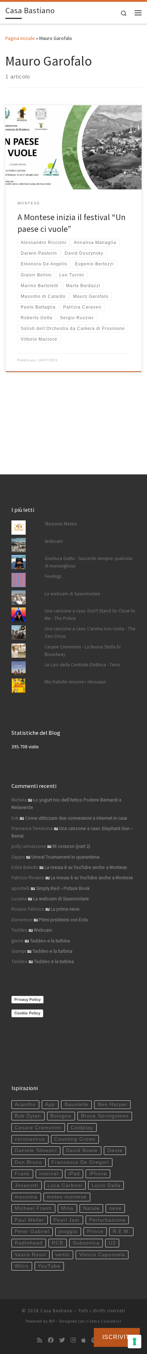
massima (26, 1197)
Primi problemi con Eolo (63, 920)
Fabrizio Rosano (27, 878)
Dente (115, 1150)
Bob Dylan (28, 1116)
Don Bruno (28, 1162)
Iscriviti (116, 1337)
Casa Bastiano (56, 1311)
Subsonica (86, 1243)
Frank (22, 1173)
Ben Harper (112, 1104)
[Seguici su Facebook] (51, 1340)
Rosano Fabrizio (27, 909)
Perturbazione (107, 1220)
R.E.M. (121, 1231)
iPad (74, 1173)
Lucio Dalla (106, 1185)
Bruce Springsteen (105, 1116)
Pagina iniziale (20, 38)
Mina (67, 1208)
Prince (95, 1231)
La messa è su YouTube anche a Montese (86, 867)
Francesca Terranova (32, 828)
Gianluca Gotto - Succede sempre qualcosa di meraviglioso (88, 562)
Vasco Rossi (30, 1254)
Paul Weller (29, 1220)
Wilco (22, 1266)
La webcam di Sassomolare (72, 594)
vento (62, 1254)
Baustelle (76, 1104)
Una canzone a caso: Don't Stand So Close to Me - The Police (90, 614)
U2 (112, 1243)
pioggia (68, 1231)
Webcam (54, 541)
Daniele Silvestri (36, 1150)
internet (49, 1173)
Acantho (25, 1104)
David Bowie (82, 1150)
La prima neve (65, 909)
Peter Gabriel (32, 1231)
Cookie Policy (27, 1013)
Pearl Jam (67, 1220)
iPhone (98, 1173)
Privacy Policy (27, 999)
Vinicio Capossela (102, 1254)
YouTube (49, 1266)
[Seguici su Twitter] (62, 1340)
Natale (91, 1208)
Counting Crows (74, 1139)
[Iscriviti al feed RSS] (39, 1340)
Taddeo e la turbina (50, 941)
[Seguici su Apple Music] (83, 1340)
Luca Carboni (64, 1185)
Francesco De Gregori (80, 1162)
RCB (57, 1243)
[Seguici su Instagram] (73, 1340)
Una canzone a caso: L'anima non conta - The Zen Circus (90, 632)
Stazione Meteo (61, 524)
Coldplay (82, 1127)
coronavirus (30, 1139)
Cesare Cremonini (38, 1127)
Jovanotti (26, 1185)
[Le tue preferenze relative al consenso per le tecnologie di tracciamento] (134, 1341)
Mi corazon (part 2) (71, 846)
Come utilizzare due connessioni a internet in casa (76, 818)
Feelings (53, 576)
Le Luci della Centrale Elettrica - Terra (82, 665)
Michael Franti (33, 1208)
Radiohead (28, 1243)
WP (52, 1321)
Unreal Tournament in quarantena (65, 857)
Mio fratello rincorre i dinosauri (75, 682)
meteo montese (67, 1197)
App (50, 1104)
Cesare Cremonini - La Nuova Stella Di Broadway (83, 650)
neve (115, 1208)
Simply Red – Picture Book (63, 888)
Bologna (60, 1116)
